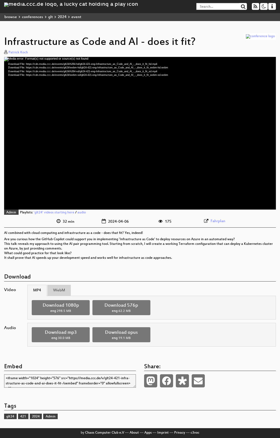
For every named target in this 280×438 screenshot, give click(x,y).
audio (81, 212)
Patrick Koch (18, 52)
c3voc (195, 433)
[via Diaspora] (182, 380)
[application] (140, 133)
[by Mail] (198, 380)
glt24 (10, 417)
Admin (11, 212)
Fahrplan (218, 221)
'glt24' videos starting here (54, 212)
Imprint (163, 433)
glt (50, 17)
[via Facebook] (166, 380)
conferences (32, 17)
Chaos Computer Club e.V (104, 433)
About (134, 433)
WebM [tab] (59, 290)
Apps (148, 433)
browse (10, 17)
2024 (62, 17)
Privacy (179, 433)
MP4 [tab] (37, 290)
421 (23, 417)
